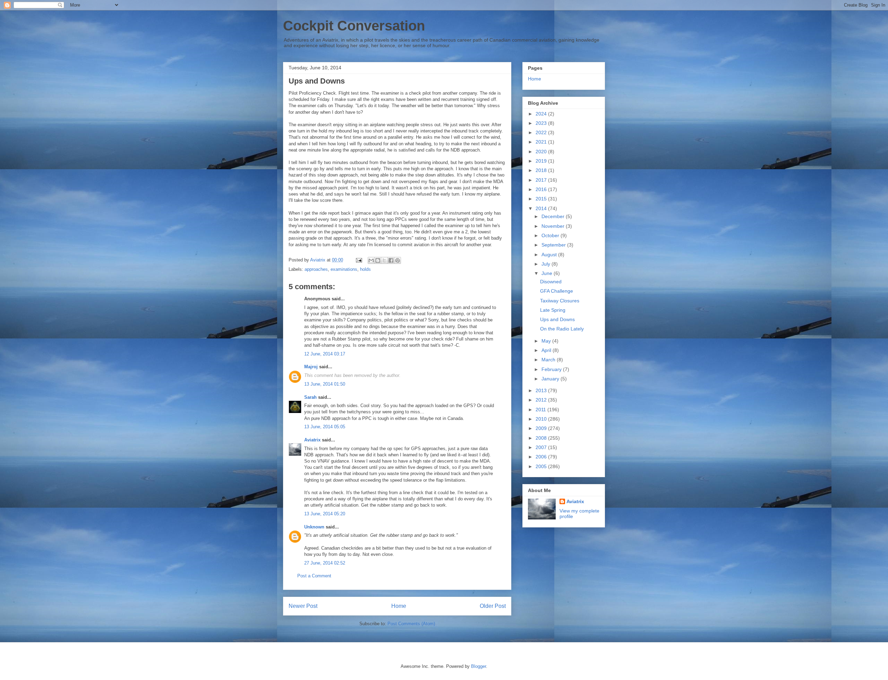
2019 (542, 161)
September (554, 245)
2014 (542, 208)
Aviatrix (312, 439)
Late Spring (552, 310)
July (546, 264)
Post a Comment (314, 575)
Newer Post (303, 606)
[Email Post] (358, 259)
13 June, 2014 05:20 (324, 513)
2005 (542, 466)
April (547, 350)
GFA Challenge (556, 291)
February (552, 369)
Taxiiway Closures (559, 300)
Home (398, 606)
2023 (542, 123)
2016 (542, 189)
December (553, 216)
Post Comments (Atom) (411, 623)
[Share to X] (384, 260)
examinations (344, 269)
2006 (542, 456)
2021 (542, 142)
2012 (542, 400)
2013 (542, 390)
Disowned (551, 281)
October (551, 235)
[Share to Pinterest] (397, 260)
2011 (541, 409)
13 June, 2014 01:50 (324, 384)
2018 (542, 170)
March (549, 359)
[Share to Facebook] (390, 260)
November (553, 226)
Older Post (493, 606)
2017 (542, 180)
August (549, 254)
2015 (542, 198)
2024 (542, 114)
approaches (316, 269)
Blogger (478, 666)
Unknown (314, 527)
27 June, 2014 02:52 (324, 563)
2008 (542, 438)
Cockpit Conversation (354, 25)
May (546, 341)
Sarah (310, 397)
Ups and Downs (557, 319)
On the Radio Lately (562, 329)
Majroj (311, 366)
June (547, 273)
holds (365, 269)
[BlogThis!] (377, 260)
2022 (542, 132)
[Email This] (371, 260)
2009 (542, 428)
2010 (542, 419)
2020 (542, 151)
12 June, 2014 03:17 (324, 353)
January (551, 378)
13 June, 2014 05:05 (324, 426)
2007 (542, 447)
